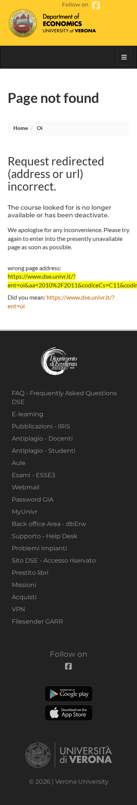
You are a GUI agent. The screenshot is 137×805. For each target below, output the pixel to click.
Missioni (24, 585)
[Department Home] (69, 23)
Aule (18, 463)
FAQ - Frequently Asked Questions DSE (64, 397)
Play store (68, 693)
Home (20, 128)
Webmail (25, 487)
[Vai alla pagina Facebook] (96, 5)
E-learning (27, 414)
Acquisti (24, 597)
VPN (18, 609)
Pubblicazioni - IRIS (41, 426)
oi (40, 128)
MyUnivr (24, 511)
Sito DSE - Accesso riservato (54, 560)
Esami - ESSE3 (33, 475)
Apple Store (68, 712)
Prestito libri (30, 572)
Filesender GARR (37, 621)
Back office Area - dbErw (49, 524)
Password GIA (32, 499)
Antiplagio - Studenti (43, 450)
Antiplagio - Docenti (42, 438)
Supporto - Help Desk (45, 536)
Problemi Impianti (39, 548)
